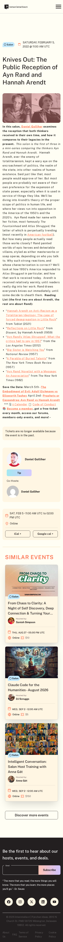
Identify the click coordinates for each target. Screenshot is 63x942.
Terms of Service (24, 934)
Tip (19, 472)
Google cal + (45, 533)
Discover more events (31, 815)
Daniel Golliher (32, 126)
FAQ (14, 934)
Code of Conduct (44, 404)
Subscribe (49, 870)
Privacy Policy (39, 934)
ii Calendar (19, 404)
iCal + (17, 533)
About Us (6, 934)
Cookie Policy (52, 934)
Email (8, 866)
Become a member (20, 408)
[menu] (58, 6)
